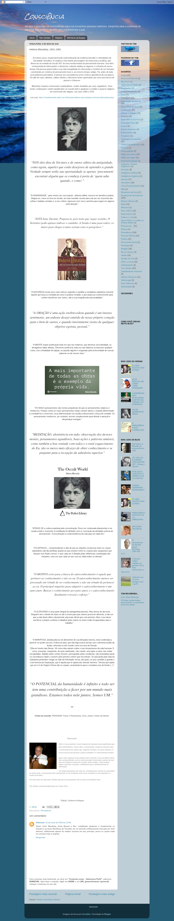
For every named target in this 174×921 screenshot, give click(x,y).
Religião (124, 249)
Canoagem (125, 98)
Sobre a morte (127, 262)
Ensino (124, 126)
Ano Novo (125, 82)
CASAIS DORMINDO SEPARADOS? (138, 487)
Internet (124, 179)
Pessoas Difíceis (128, 236)
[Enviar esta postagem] (43, 807)
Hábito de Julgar (128, 158)
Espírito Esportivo (128, 129)
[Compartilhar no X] (53, 807)
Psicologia (125, 246)
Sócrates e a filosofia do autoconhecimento (138, 447)
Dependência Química (130, 120)
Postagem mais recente (43, 894)
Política (124, 239)
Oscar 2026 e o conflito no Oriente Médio (132, 222)
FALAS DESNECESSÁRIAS (138, 412)
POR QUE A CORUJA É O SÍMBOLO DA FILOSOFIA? (138, 475)
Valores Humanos (128, 277)
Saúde (124, 255)
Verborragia (126, 280)
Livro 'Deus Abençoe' (130, 597)
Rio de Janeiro (127, 252)
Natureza (125, 207)
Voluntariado (126, 287)
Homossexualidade (129, 161)
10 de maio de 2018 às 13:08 (58, 823)
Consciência (44, 16)
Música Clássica (128, 201)
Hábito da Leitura (128, 154)
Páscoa (124, 229)
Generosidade (127, 151)
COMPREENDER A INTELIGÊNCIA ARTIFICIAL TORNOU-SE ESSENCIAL (138, 398)
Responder (40, 838)
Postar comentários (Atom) (48, 900)
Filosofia (124, 148)
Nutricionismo (127, 214)
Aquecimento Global (129, 85)
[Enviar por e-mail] (48, 807)
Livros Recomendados (130, 186)
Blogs (123, 95)
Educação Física (128, 123)
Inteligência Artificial (129, 173)
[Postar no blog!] (50, 807)
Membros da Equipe (76, 38)
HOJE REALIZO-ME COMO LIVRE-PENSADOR (138, 383)
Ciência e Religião (128, 113)
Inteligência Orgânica (130, 176)
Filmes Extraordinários (130, 145)
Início (32, 38)
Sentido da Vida (128, 259)
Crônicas (125, 116)
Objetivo (58, 38)
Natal (123, 204)
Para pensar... (127, 226)
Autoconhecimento (129, 91)
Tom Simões (44, 38)
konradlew (86, 914)
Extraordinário (127, 133)
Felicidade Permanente (131, 139)
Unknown (40, 823)
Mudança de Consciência (132, 196)
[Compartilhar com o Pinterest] (58, 807)
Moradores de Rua (129, 192)
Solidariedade (127, 265)
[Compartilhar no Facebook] (55, 807)
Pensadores (46, 811)
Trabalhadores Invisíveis (131, 271)
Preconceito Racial (129, 242)
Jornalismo (125, 183)
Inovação (125, 170)
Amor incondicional (129, 78)
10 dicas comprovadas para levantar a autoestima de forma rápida (132, 602)
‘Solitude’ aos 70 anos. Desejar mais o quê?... (137, 580)
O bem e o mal (127, 217)
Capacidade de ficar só (131, 101)
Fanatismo (125, 136)
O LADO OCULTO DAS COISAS (138, 368)
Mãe (123, 189)
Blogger (107, 914)
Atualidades (126, 88)
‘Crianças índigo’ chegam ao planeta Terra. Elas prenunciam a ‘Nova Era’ (132, 565)
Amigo (123, 75)
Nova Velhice (126, 211)
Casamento (126, 110)
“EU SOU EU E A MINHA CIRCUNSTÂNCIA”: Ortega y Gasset (138, 462)
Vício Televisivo (127, 283)
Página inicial (73, 894)
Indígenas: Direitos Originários (129, 165)
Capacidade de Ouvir (130, 107)
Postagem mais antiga (102, 894)
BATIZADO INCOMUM (137, 528)
